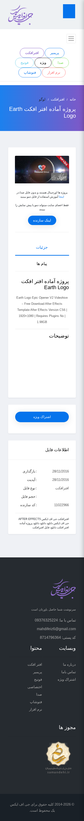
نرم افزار (53, 72)
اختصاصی (35, 687)
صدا (60, 63)
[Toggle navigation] (71, 38)
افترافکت (32, 53)
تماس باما (68, 672)
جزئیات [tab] (42, 247)
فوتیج (24, 63)
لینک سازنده (42, 220)
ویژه (43, 63)
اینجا (61, 196)
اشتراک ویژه (42, 417)
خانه (73, 99)
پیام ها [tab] (42, 264)
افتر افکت (35, 664)
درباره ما (69, 664)
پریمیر (54, 53)
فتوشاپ (30, 72)
